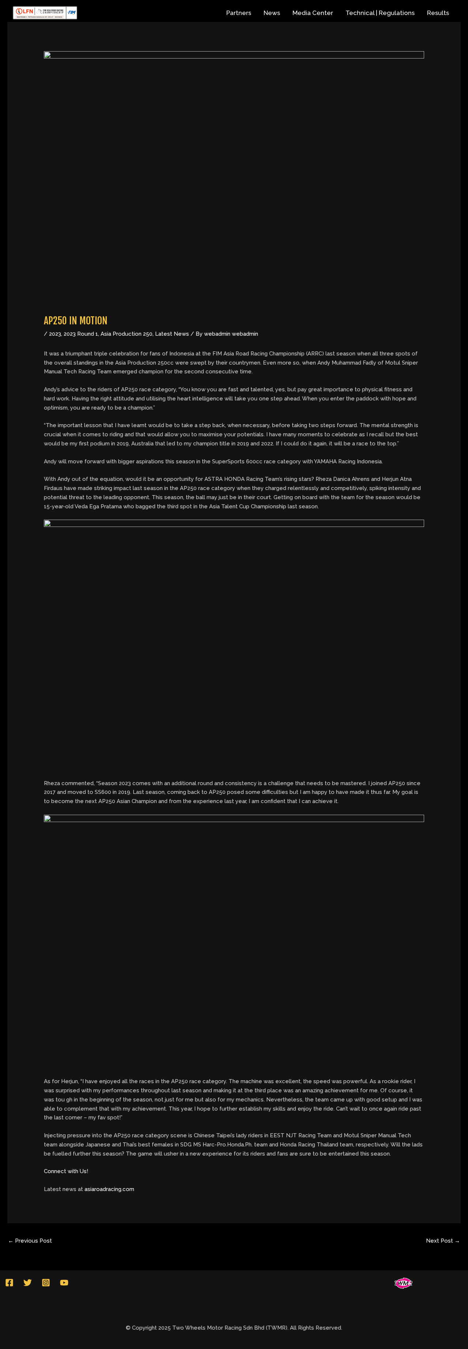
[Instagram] (46, 1282)
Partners (238, 12)
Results (438, 12)
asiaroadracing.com (109, 1189)
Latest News (172, 334)
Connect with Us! (66, 1171)
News (272, 12)
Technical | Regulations (380, 12)
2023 (55, 334)
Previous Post (30, 1240)
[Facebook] (9, 1282)
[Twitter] (27, 1282)
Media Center (312, 12)
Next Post (443, 1240)
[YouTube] (64, 1282)
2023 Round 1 (81, 334)
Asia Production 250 (126, 334)
